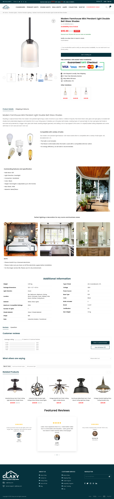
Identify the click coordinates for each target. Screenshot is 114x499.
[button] (110, 372)
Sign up (109, 1)
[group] (13, 390)
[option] (30, 44)
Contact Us (43, 478)
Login (105, 1)
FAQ (64, 489)
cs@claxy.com (9, 483)
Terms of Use (43, 483)
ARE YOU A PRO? (7, 2)
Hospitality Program (68, 483)
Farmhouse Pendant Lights (18, 366)
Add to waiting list (86, 55)
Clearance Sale (92, 7)
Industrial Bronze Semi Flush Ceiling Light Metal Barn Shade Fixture (13, 399)
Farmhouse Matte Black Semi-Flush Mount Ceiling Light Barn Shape (79, 399)
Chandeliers (20, 7)
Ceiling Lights (45, 7)
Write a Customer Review (100, 343)
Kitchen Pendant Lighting (24, 13)
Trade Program (67, 481)
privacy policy (64, 49)
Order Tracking (67, 486)
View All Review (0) (100, 347)
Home (6, 13)
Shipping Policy (67, 478)
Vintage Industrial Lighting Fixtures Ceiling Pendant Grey (101, 399)
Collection (73, 7)
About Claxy (43, 475)
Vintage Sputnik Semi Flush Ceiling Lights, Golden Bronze (57, 399)
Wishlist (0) (99, 1)
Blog (41, 486)
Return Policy (66, 475)
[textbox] (100, 358)
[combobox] (100, 358)
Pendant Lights (32, 7)
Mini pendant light (31, 366)
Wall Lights (56, 7)
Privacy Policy (43, 481)
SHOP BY (82, 7)
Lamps (65, 7)
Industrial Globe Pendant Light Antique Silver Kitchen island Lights (35, 399)
